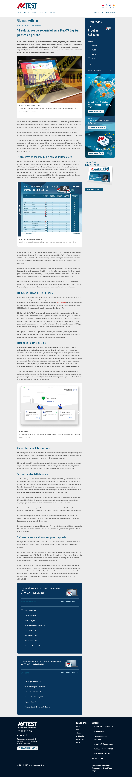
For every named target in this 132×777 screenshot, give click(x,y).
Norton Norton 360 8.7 (31, 636)
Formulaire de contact (27, 748)
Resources (43, 13)
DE (103, 7)
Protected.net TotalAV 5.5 (33, 641)
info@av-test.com (106, 744)
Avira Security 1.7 (30, 621)
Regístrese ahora (93, 189)
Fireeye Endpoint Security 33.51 (34, 697)
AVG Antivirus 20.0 (30, 616)
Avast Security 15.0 (30, 611)
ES (114, 7)
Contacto (52, 13)
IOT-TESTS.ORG (98, 13)
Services (34, 13)
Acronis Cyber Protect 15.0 (33, 682)
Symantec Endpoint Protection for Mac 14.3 (38, 707)
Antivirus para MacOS (37, 25)
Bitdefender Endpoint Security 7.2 (35, 687)
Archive (94, 58)
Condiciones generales (100, 765)
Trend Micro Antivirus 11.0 (32, 646)
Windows (94, 46)
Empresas (91, 65)
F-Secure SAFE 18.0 (30, 631)
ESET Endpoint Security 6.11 (33, 692)
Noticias (26, 13)
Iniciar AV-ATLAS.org (96, 127)
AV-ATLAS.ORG (110, 13)
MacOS (94, 50)
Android (94, 54)
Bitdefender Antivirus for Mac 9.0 (35, 626)
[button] (21, 214)
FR (110, 7)
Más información (95, 112)
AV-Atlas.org (61, 303)
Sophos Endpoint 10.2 (31, 702)
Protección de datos (99, 768)
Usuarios (90, 42)
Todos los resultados (69, 602)
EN (106, 7)
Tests (19, 13)
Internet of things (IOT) (95, 70)
